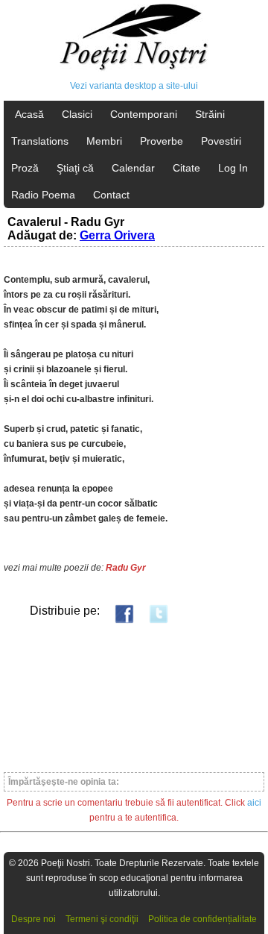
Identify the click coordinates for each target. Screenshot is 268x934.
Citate (186, 168)
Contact (111, 195)
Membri (104, 141)
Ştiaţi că (75, 168)
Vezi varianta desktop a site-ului (134, 86)
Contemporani (143, 114)
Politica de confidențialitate (202, 919)
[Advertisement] (134, 697)
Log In (233, 168)
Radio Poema (43, 195)
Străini (210, 114)
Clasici (77, 114)
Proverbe (161, 141)
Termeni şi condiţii (102, 919)
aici (254, 802)
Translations (39, 141)
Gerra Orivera (117, 235)
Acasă (29, 114)
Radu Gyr (126, 567)
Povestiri (221, 141)
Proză (25, 168)
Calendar (133, 168)
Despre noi (33, 919)
